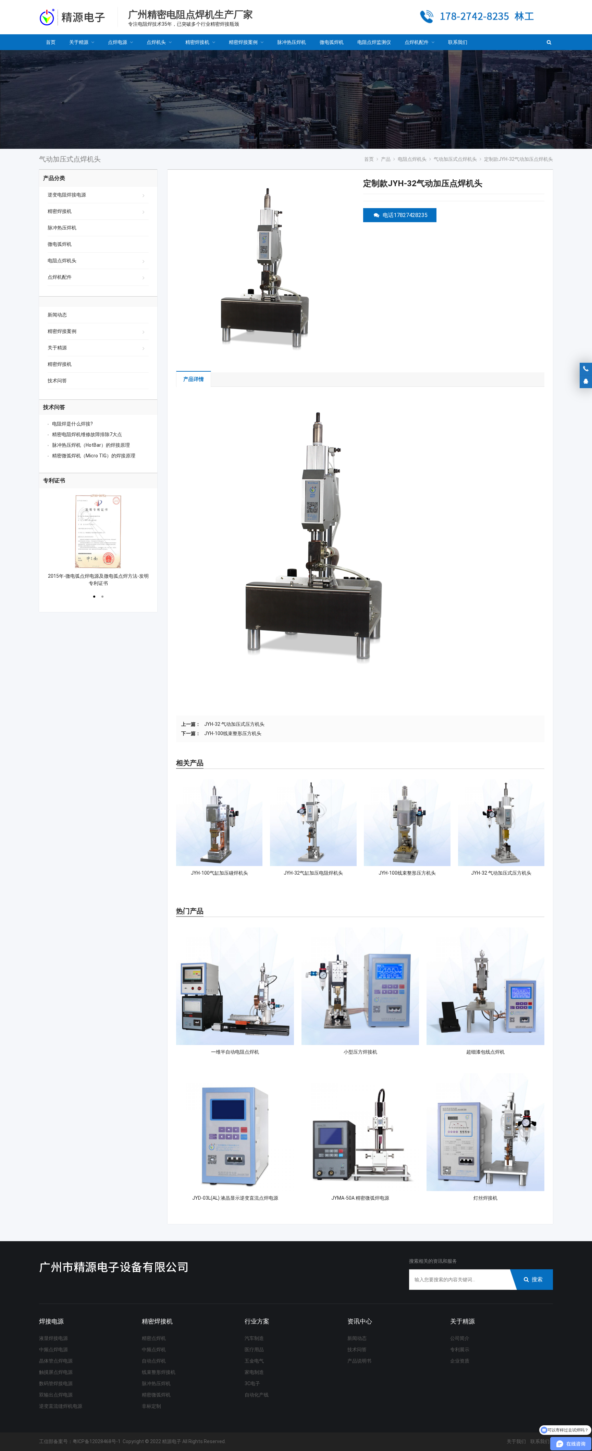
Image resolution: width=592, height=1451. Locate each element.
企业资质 (459, 1361)
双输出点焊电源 (56, 1395)
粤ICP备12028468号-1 (97, 1441)
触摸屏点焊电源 (56, 1372)
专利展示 (459, 1349)
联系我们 (540, 1441)
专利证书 (54, 480)
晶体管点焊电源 (56, 1361)
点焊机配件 (60, 277)
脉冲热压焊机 (62, 227)
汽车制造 (254, 1338)
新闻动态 (57, 314)
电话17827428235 (405, 215)
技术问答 (57, 380)
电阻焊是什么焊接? (72, 424)
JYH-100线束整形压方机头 (232, 733)
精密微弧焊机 (156, 1395)
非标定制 (151, 1406)
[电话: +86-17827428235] (586, 369)
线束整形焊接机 (158, 1372)
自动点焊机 (154, 1361)
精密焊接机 (60, 211)
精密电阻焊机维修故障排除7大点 (87, 434)
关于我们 (516, 1441)
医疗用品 (254, 1349)
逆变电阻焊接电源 (67, 194)
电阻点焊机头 (62, 260)
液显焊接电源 (53, 1338)
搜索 (537, 1279)
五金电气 (254, 1361)
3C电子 (252, 1383)
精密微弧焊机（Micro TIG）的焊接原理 (93, 455)
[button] (94, 595)
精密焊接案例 (62, 331)
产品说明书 (359, 1361)
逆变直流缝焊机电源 (60, 1406)
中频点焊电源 (53, 1349)
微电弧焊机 (60, 244)
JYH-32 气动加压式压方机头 (234, 724)
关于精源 (57, 347)
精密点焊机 (154, 1338)
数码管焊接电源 (56, 1383)
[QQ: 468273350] (586, 381)
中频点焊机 (154, 1349)
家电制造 (254, 1372)
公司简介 (459, 1338)
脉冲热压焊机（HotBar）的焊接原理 (91, 445)
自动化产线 (257, 1395)
